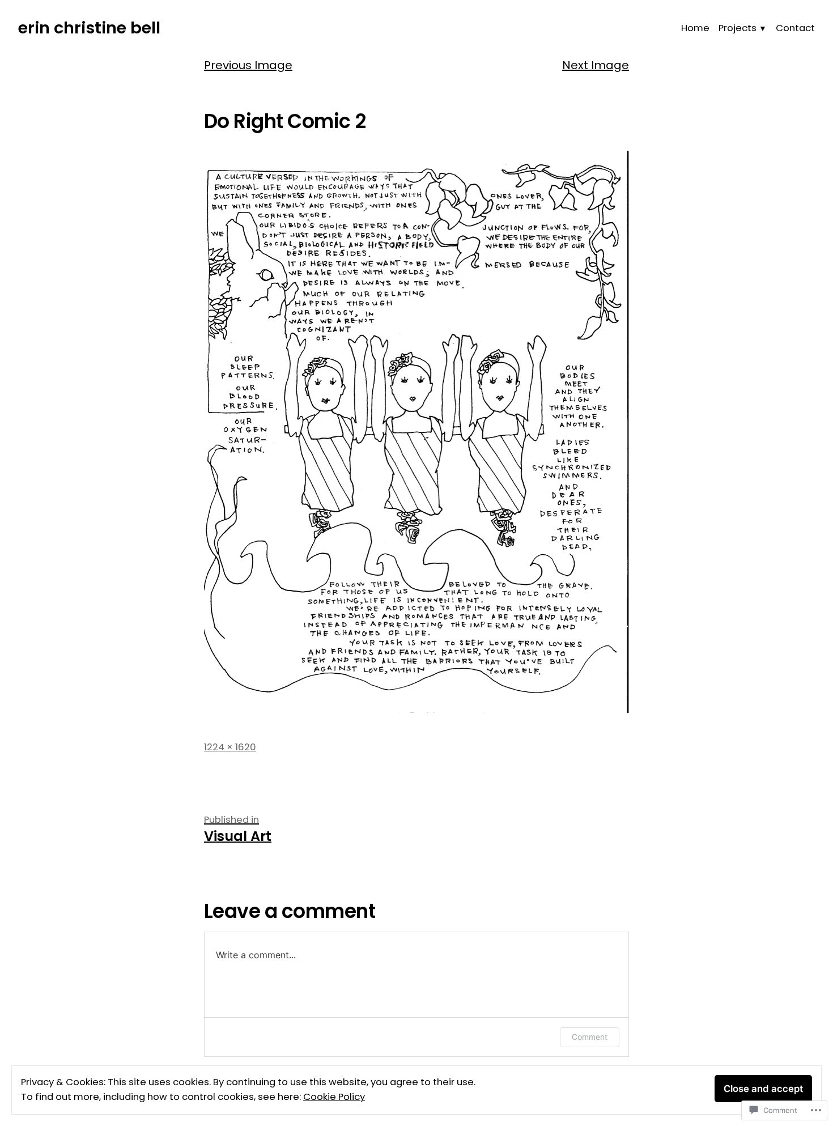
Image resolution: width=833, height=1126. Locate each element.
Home (695, 28)
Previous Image (248, 65)
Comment (589, 1037)
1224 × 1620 (230, 747)
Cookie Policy (334, 1096)
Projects (737, 28)
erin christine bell (89, 27)
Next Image (595, 65)
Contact (795, 28)
